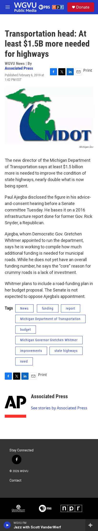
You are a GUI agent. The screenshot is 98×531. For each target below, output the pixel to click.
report (70, 308)
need (24, 361)
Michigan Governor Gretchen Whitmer (49, 340)
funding (48, 308)
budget (25, 329)
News (24, 308)
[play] (7, 525)
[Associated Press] (15, 403)
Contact (15, 480)
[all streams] (91, 525)
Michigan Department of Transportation (50, 319)
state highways (66, 351)
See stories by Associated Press (59, 408)
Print (87, 70)
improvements (31, 351)
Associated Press (19, 68)
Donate (82, 7)
